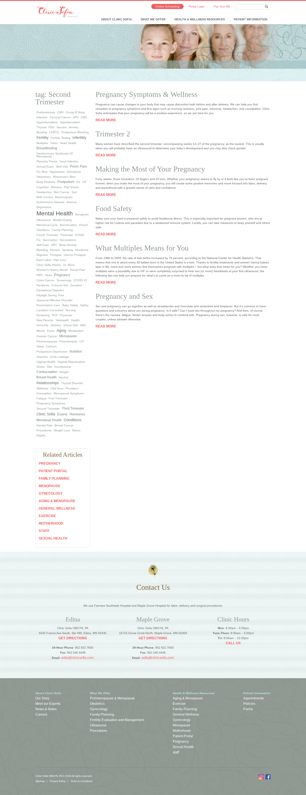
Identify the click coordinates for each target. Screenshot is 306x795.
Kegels (40, 435)
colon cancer (45, 280)
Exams (62, 414)
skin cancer (61, 192)
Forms (248, 709)
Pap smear (71, 187)
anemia (72, 202)
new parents (44, 320)
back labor (43, 260)
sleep (40, 346)
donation (76, 285)
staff (44, 531)
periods (55, 250)
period (83, 225)
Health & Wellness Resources (199, 19)
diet (49, 366)
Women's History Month (52, 270)
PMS (39, 275)
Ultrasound (98, 725)
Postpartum (65, 182)
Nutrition (76, 351)
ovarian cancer (46, 336)
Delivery (56, 325)
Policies (249, 703)
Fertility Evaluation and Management (117, 720)
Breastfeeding (46, 148)
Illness (76, 430)
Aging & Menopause (57, 501)
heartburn (43, 230)
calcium (51, 346)
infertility (79, 138)
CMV (60, 112)
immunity (42, 325)
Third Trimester (73, 408)
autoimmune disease (50, 202)
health (75, 320)
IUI (78, 182)
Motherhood (51, 523)
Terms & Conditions (82, 781)
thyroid (41, 127)
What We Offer (153, 19)
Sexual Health (53, 538)
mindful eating (62, 220)
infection (42, 117)
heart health (68, 143)
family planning (62, 230)
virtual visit (70, 325)
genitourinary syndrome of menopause (54, 155)
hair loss (59, 260)
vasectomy (43, 176)
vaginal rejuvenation (71, 361)
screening (43, 315)
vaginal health (45, 361)
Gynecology (51, 493)
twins (54, 143)
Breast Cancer (64, 425)
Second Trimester (48, 408)
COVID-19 (80, 280)
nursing (71, 310)
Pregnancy (50, 463)
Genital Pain (44, 425)
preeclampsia (68, 341)
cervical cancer (60, 117)
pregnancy (62, 275)
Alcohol (63, 377)
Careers (41, 714)
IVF (84, 182)
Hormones (77, 414)
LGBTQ (54, 132)
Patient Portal (53, 471)
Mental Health (54, 213)
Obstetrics (97, 703)
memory (56, 187)
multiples (42, 143)
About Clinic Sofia (116, 19)
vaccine (61, 127)
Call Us (233, 643)
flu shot (41, 171)
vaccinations (68, 240)
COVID (79, 235)
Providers (72, 388)
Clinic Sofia (45, 414)
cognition (42, 187)
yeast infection (68, 161)
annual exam (45, 166)
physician (66, 315)
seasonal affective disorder (54, 300)
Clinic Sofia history (48, 265)
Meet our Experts (47, 703)
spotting (67, 250)
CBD (84, 117)
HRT (54, 245)
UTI (81, 341)
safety (84, 305)
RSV (51, 127)
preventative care (48, 305)
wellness (42, 388)
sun (74, 192)
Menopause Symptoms (68, 393)
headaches (43, 192)
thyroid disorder (72, 383)
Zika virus (56, 388)
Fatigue (41, 398)
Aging (61, 330)
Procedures (44, 430)
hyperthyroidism (47, 122)
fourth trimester (47, 235)
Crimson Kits (60, 285)
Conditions (72, 420)
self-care (42, 245)
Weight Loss (62, 430)
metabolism (75, 330)
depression (43, 207)
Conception (43, 393)
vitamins (42, 356)
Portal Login (196, 6)
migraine (42, 255)
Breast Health (46, 377)
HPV (76, 117)
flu (38, 240)
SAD (83, 325)
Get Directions (72, 638)
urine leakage (59, 356)
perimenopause (46, 341)
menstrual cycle (47, 225)
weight (63, 372)
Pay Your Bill (222, 6)
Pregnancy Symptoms (50, 403)
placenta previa (46, 161)
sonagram (82, 214)
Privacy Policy (58, 781)
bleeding (42, 250)
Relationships (47, 383)
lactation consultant (49, 310)
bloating (41, 132)
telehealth (62, 320)
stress (40, 366)
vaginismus (57, 171)
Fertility (42, 138)
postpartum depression (51, 351)
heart (48, 275)
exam (51, 330)
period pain (77, 270)
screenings (64, 280)
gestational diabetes (50, 290)
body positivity (45, 182)
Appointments (253, 698)
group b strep (75, 112)
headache (81, 250)
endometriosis (45, 112)
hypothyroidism (70, 122)
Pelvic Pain (78, 166)
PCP (55, 315)
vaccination (50, 240)
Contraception (46, 372)
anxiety (73, 127)
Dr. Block (69, 265)
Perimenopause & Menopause (112, 698)
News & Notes (46, 709)
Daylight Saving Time (50, 295)
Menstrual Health (49, 420)
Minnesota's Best (64, 176)
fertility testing (60, 137)
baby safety (70, 305)
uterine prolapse (75, 255)
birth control (44, 197)
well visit (62, 166)
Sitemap (40, 781)
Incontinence (62, 366)
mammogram (64, 197)
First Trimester (58, 398)
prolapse (56, 255)
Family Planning (54, 478)
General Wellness (57, 508)
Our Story (42, 698)
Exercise (47, 516)
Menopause (68, 336)
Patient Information (250, 19)
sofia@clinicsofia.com (77, 657)
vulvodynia (74, 171)
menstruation (68, 225)
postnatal (67, 235)
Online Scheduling (167, 6)
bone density (68, 245)
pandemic (43, 285)
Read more (106, 120)
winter (40, 330)
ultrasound (43, 220)
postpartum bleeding (75, 132)
